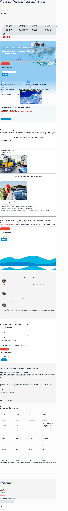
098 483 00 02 (2, 495)
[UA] (29, 26)
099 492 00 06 (2, 493)
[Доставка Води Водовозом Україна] (23, 3)
